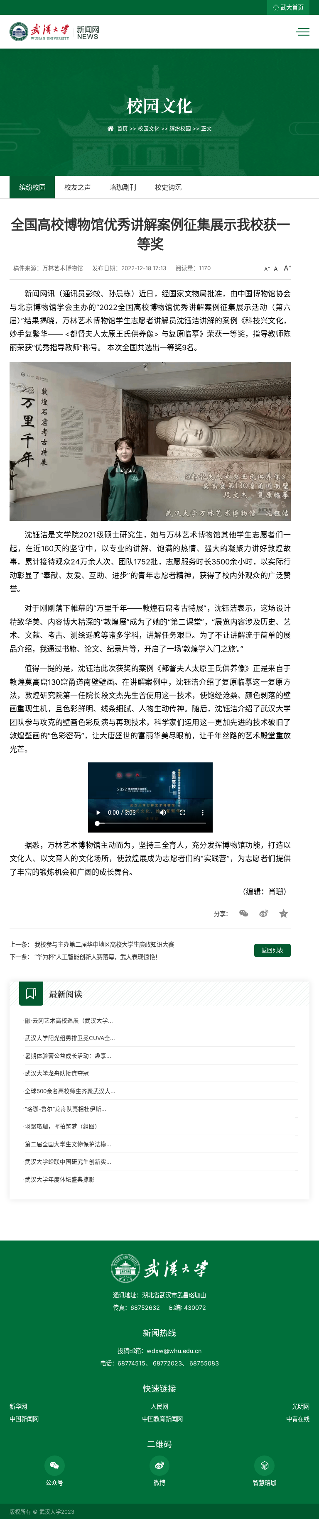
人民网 (159, 1406)
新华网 (18, 1406)
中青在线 (297, 1418)
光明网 (300, 1406)
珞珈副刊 (123, 187)
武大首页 (292, 7)
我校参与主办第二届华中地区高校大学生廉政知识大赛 (104, 944)
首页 (122, 128)
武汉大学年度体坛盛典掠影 (60, 1179)
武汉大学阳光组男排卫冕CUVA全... (70, 1038)
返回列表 (272, 950)
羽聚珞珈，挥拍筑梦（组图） (63, 1126)
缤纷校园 (180, 128)
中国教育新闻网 (162, 1418)
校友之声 (77, 187)
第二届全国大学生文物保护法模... (68, 1144)
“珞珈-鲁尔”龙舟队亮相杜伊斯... (65, 1109)
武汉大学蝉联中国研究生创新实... (68, 1161)
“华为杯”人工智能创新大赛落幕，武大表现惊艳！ (97, 956)
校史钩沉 (168, 187)
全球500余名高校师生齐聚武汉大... (70, 1091)
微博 (159, 1482)
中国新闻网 (24, 1418)
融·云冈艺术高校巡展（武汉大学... (69, 1020)
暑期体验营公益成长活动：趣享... (68, 1056)
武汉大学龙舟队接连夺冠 (57, 1073)
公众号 (54, 1482)
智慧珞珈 (264, 1482)
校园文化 (149, 128)
